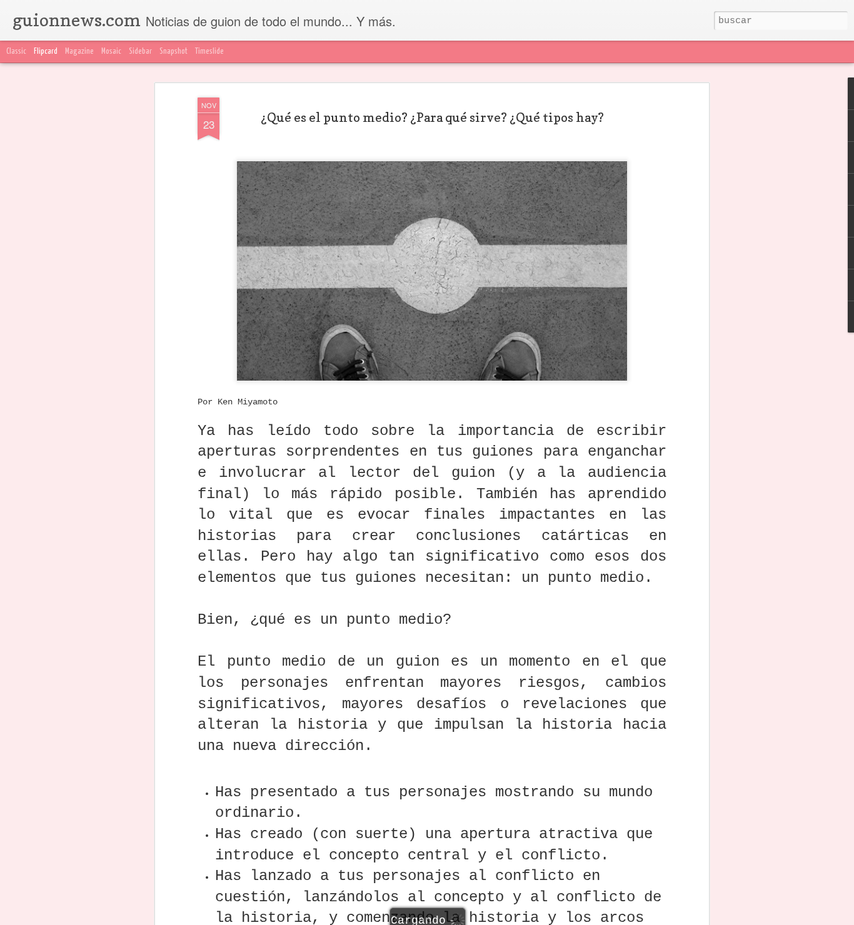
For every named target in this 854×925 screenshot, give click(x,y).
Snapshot (173, 52)
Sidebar (140, 52)
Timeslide (209, 52)
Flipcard (46, 52)
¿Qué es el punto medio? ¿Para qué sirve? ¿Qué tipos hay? (432, 117)
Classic (16, 52)
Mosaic (111, 52)
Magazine (79, 52)
